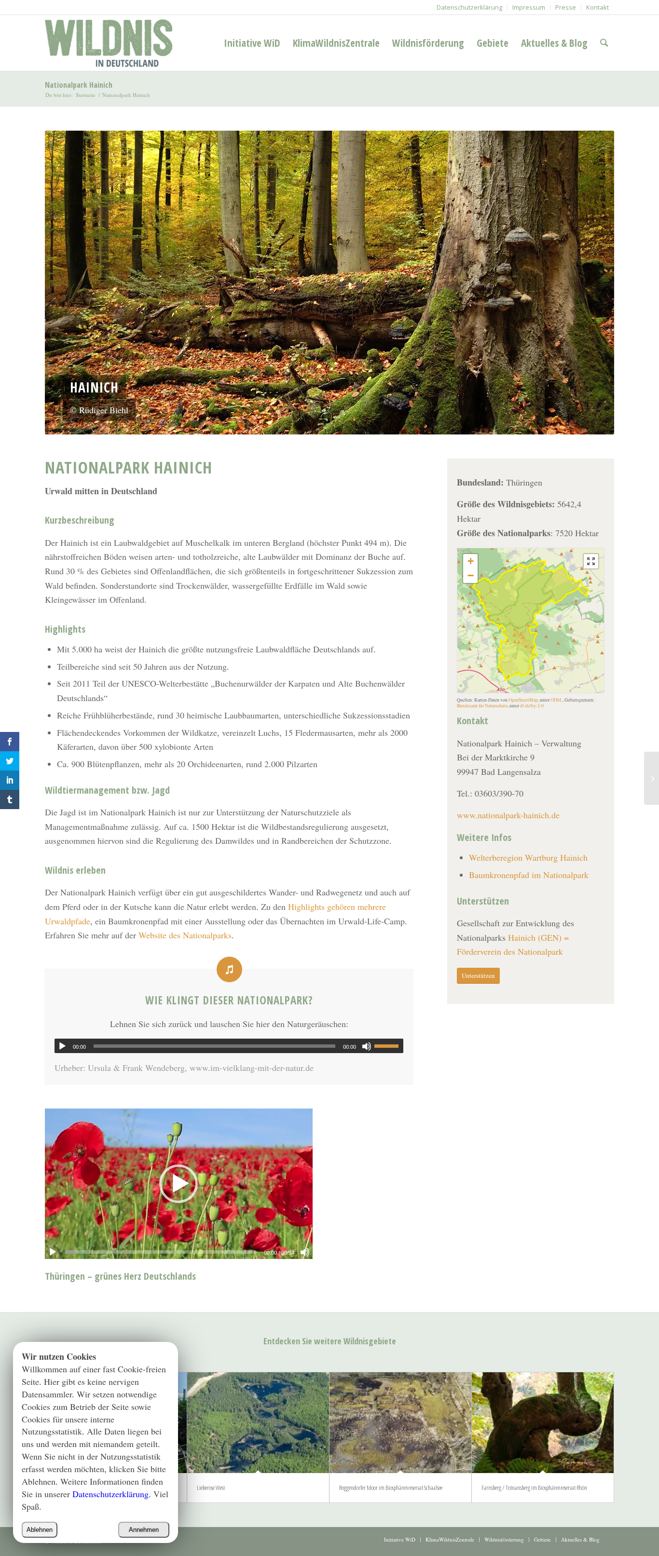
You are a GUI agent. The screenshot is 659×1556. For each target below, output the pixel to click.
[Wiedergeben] (62, 1046)
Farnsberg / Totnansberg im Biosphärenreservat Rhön (534, 1487)
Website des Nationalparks (185, 935)
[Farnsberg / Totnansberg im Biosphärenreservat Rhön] (543, 1422)
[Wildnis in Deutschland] (111, 43)
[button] (470, 561)
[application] (229, 1046)
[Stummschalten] (366, 1046)
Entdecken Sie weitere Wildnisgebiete (329, 1341)
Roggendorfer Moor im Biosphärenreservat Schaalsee (390, 1487)
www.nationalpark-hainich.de (508, 815)
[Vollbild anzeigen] (591, 561)
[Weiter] (592, 282)
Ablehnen (40, 1529)
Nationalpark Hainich (78, 85)
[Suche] (604, 43)
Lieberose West (211, 1487)
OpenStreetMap (523, 700)
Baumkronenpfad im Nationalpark (530, 874)
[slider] (388, 1046)
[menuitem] (470, 7)
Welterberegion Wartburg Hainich (528, 857)
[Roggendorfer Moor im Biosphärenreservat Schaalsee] (400, 1422)
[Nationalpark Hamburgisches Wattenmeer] (651, 778)
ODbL (556, 700)
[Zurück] (66, 282)
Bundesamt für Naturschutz (482, 706)
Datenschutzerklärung (110, 1494)
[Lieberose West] (258, 1422)
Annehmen (144, 1529)
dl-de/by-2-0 (532, 706)
